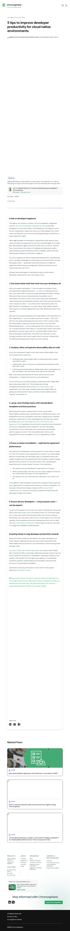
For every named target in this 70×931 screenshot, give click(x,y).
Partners (23, 862)
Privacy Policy (12, 917)
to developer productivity (25, 523)
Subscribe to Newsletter (53, 902)
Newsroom (24, 861)
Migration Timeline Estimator (36, 868)
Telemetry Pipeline (10, 862)
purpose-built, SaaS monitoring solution (24, 550)
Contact (49, 861)
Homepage (10, 17)
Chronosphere (17, 927)
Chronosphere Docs (53, 863)
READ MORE (21, 890)
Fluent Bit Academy (53, 868)
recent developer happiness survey (32, 226)
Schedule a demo (23, 570)
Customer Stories (35, 862)
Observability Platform (11, 859)
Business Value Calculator (34, 865)
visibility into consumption (39, 387)
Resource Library (35, 861)
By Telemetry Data (11, 870)
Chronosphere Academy (51, 865)
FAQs (22, 866)
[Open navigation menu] (66, 5)
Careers (23, 859)
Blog (23, 17)
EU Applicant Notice (14, 920)
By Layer (10, 873)
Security (23, 864)
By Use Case (11, 875)
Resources (18, 17)
